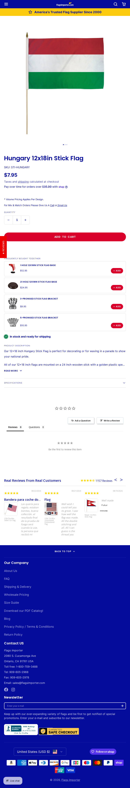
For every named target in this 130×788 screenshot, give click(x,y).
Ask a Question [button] (83, 420)
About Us (10, 571)
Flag (47, 499)
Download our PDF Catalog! (23, 610)
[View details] (13, 268)
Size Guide (11, 602)
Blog (7, 618)
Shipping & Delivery (17, 586)
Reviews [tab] (12, 427)
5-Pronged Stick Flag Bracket (39, 317)
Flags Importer (70, 780)
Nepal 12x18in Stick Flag (90, 516)
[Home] (65, 4)
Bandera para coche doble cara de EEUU (34, 499)
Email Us (62, 205)
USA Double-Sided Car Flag (9, 520)
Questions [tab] (34, 427)
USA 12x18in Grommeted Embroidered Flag (50, 521)
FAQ (6, 579)
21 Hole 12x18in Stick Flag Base (38, 281)
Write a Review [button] (112, 420)
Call (52, 205)
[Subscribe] (122, 705)
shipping (23, 181)
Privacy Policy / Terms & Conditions (29, 626)
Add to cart (65, 237)
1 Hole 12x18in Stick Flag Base (38, 265)
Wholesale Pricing (16, 594)
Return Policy (13, 634)
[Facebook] (6, 690)
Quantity (9, 212)
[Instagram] (13, 690)
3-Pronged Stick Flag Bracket (39, 298)
